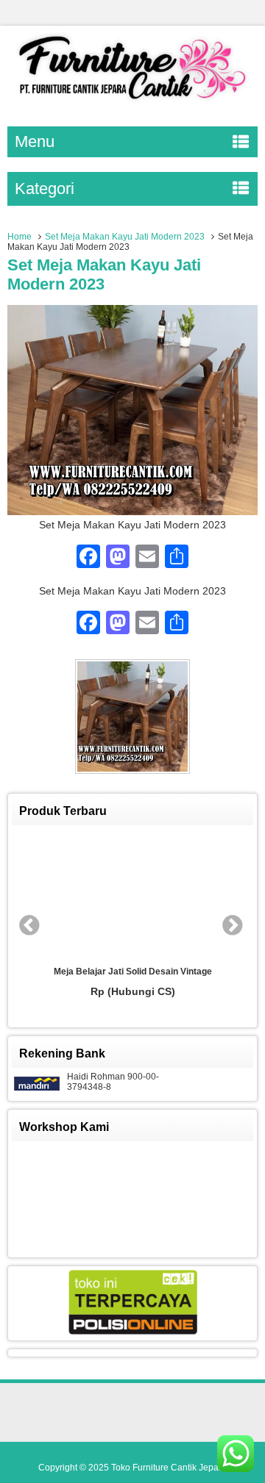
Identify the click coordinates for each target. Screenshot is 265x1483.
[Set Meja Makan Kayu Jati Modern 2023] (132, 511)
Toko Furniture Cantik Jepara (169, 1467)
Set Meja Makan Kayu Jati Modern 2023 (125, 236)
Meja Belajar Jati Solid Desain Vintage (133, 971)
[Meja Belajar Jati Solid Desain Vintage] (132, 896)
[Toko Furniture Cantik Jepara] (132, 102)
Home (19, 236)
